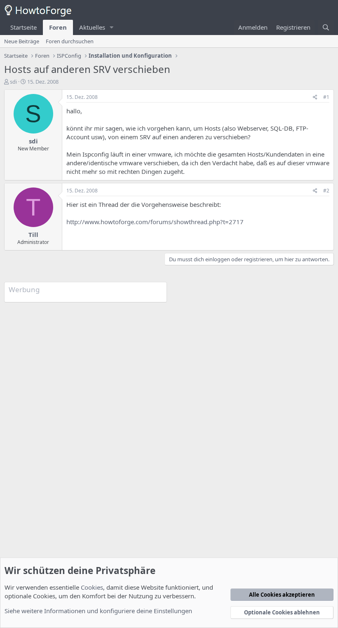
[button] (111, 27)
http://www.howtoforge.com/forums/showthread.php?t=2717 (155, 222)
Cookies (92, 587)
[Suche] (326, 27)
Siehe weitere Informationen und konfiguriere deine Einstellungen (98, 611)
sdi (13, 81)
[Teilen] (315, 97)
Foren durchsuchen (70, 41)
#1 (326, 97)
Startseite (23, 27)
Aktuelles (92, 27)
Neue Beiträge (21, 41)
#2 (326, 190)
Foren (58, 27)
